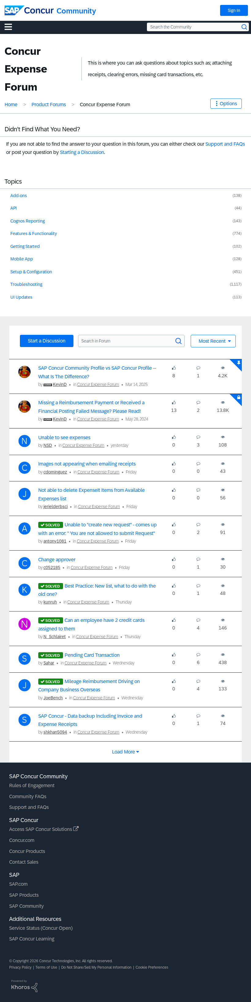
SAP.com (18, 884)
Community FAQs (27, 796)
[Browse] (11, 27)
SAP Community (26, 906)
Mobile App (21, 258)
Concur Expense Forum (98, 384)
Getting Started (25, 246)
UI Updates (21, 297)
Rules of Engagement (31, 785)
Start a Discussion (47, 340)
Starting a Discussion (82, 152)
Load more (123, 751)
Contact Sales (23, 862)
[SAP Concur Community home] (29, 10)
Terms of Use (46, 967)
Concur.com (21, 840)
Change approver (56, 559)
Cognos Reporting (27, 221)
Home (11, 104)
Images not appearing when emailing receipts (87, 463)
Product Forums (49, 104)
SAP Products (24, 895)
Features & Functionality (33, 233)
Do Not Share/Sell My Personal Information (96, 967)
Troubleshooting (26, 284)
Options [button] (228, 103)
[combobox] (198, 27)
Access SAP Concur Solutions (41, 829)
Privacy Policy (20, 967)
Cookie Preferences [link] (152, 967)
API (13, 208)
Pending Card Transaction (92, 655)
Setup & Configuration (31, 271)
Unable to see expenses (64, 437)
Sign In (234, 10)
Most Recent (213, 341)
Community (76, 11)
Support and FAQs (225, 144)
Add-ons (18, 195)
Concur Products (27, 851)
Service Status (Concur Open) (41, 928)
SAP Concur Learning (31, 938)
